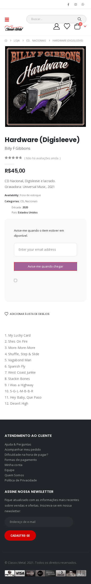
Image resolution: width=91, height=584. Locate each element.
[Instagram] (76, 4)
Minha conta (13, 465)
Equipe (9, 470)
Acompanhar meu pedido (23, 449)
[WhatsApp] (83, 4)
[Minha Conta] (56, 26)
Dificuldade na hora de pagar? (26, 454)
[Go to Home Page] (6, 40)
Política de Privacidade (21, 480)
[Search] (79, 19)
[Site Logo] (14, 28)
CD (22, 201)
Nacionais (31, 201)
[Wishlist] (67, 26)
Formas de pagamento (21, 460)
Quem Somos (14, 475)
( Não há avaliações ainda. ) (42, 158)
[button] (8, 20)
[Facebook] (68, 4)
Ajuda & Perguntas (18, 444)
